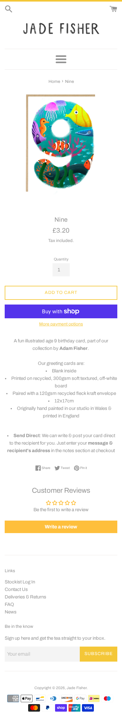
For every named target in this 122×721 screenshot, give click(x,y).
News (11, 611)
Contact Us (16, 589)
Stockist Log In (20, 581)
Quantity (61, 259)
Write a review (61, 526)
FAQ (9, 604)
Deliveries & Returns (25, 596)
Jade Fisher (77, 688)
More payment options (61, 324)
